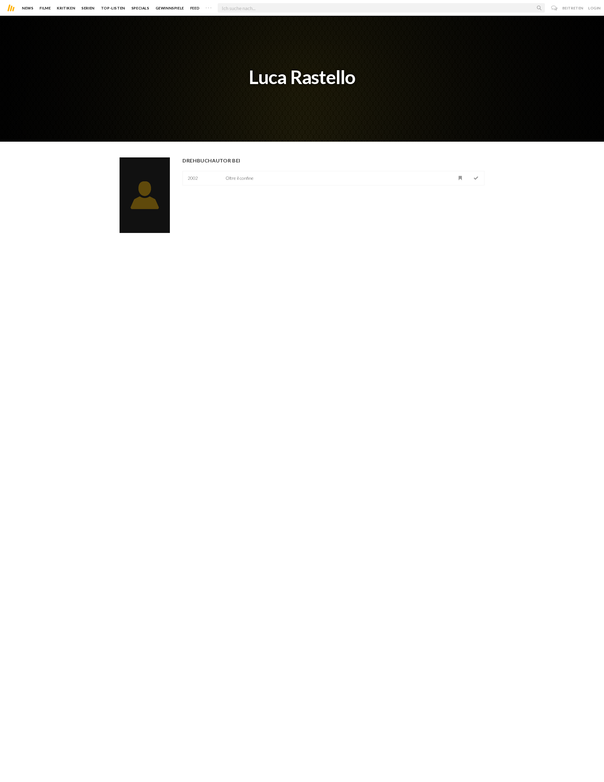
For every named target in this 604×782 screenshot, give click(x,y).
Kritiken (66, 8)
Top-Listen (113, 8)
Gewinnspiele (170, 8)
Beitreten (573, 8)
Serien (88, 8)
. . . (208, 6)
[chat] (554, 8)
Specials (140, 8)
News (27, 8)
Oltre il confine (240, 178)
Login (594, 8)
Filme (45, 8)
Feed (194, 8)
